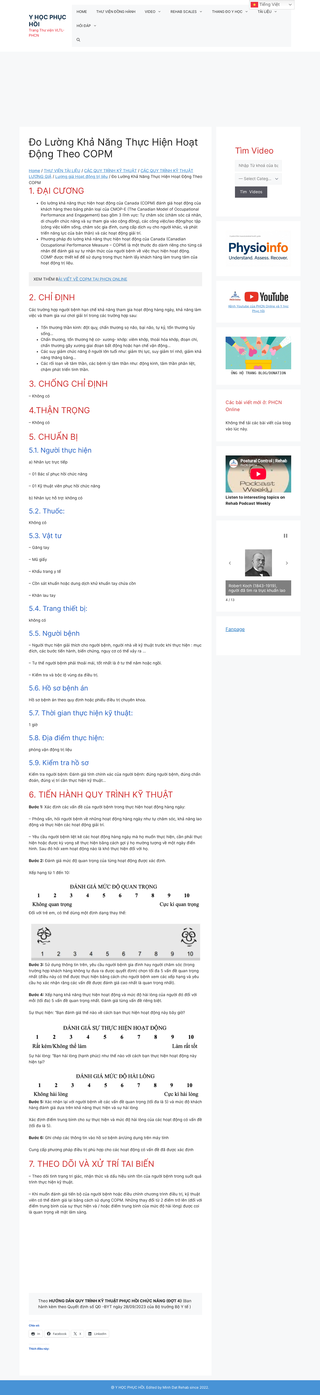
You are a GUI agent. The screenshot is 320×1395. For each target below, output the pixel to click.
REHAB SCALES (184, 11)
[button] (230, 562)
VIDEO (150, 11)
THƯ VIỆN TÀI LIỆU (62, 170)
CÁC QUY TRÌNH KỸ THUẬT (110, 170)
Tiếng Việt (268, 4)
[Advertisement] (160, 87)
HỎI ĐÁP (84, 25)
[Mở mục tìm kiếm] (78, 40)
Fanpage (235, 629)
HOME (82, 11)
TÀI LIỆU (265, 11)
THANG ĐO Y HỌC (227, 11)
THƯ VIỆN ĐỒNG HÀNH (115, 11)
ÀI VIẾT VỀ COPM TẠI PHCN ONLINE (92, 279)
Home (34, 170)
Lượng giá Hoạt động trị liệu (81, 176)
